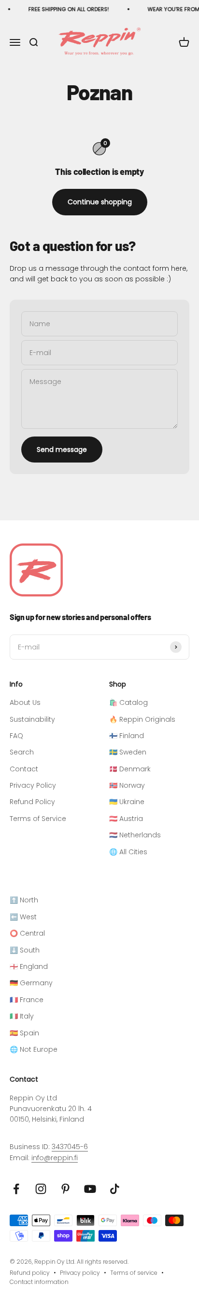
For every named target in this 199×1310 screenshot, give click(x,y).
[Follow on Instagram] (40, 1188)
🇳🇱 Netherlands (135, 835)
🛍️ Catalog (128, 702)
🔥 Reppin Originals (142, 719)
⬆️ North (24, 900)
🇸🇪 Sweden (127, 752)
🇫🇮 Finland (126, 736)
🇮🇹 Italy (22, 1016)
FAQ (16, 736)
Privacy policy (80, 1273)
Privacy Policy (33, 785)
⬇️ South (25, 950)
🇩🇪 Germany (31, 983)
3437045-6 (70, 1146)
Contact (24, 769)
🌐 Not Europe (33, 1049)
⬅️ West (23, 917)
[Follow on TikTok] (114, 1188)
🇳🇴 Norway (127, 785)
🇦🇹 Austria (126, 818)
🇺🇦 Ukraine (126, 802)
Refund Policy (32, 802)
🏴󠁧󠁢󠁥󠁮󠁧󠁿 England (29, 966)
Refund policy (30, 1273)
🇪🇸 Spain (24, 1033)
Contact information (39, 1282)
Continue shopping (100, 202)
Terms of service (133, 1273)
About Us (25, 702)
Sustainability (32, 719)
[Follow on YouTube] (90, 1188)
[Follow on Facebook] (16, 1188)
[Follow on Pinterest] (65, 1188)
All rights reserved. (102, 1261)
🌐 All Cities (128, 852)
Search (22, 752)
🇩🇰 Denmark (130, 769)
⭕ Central (27, 933)
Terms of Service (38, 818)
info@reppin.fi (54, 1158)
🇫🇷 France (26, 1000)
